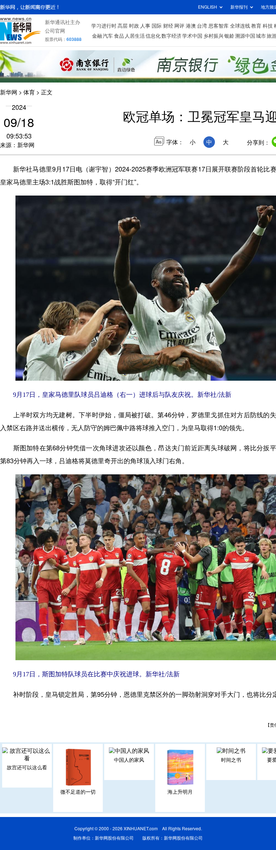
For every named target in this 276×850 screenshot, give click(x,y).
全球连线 (240, 25)
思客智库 (218, 25)
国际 (157, 25)
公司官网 (55, 30)
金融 (97, 35)
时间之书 (231, 759)
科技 (268, 25)
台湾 (202, 25)
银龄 (229, 35)
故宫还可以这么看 (27, 767)
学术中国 (192, 35)
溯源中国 (245, 35)
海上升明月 (180, 791)
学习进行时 (103, 25)
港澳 (191, 25)
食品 (119, 35)
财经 (168, 25)
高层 (123, 25)
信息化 (153, 35)
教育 (256, 25)
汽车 (108, 35)
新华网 (8, 92)
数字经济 (171, 35)
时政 (134, 25)
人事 (145, 25)
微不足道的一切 (78, 791)
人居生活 (135, 35)
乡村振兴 (213, 35)
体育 (29, 92)
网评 (179, 25)
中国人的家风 (129, 759)
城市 (261, 35)
